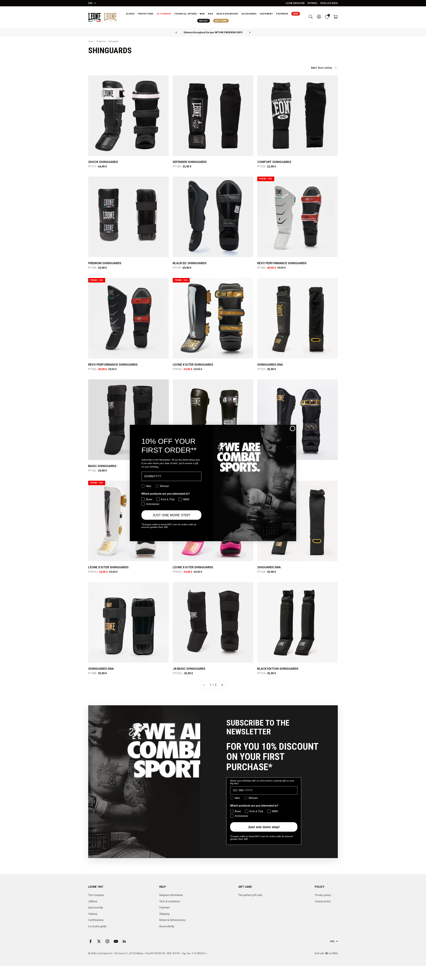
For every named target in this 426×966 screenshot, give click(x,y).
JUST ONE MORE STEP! (171, 515)
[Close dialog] (292, 428)
